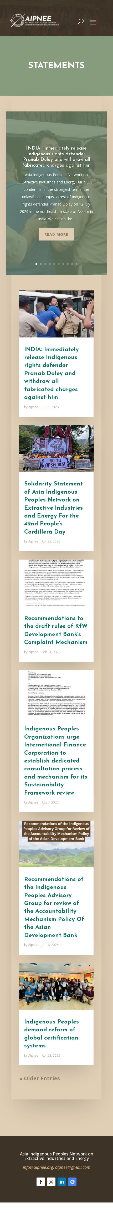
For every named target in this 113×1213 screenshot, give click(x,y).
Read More (56, 234)
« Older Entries (39, 1078)
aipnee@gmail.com (72, 1167)
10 (77, 264)
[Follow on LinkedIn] (62, 1182)
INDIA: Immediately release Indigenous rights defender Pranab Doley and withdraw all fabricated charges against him (51, 374)
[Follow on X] (51, 1182)
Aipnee (33, 407)
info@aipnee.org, (38, 1167)
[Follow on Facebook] (41, 1182)
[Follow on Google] (72, 1182)
